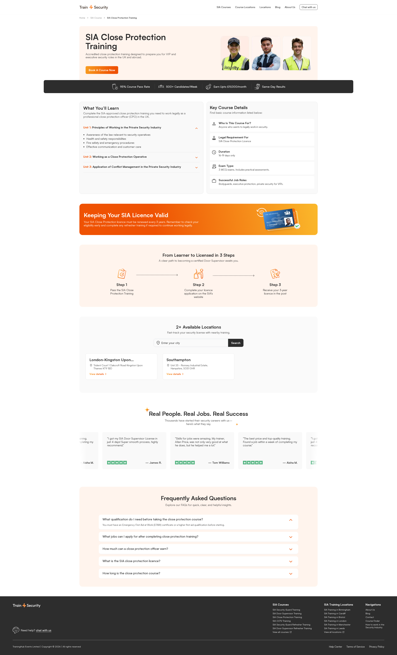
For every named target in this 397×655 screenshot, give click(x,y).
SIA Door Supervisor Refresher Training (292, 628)
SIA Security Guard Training (286, 609)
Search (235, 343)
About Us (370, 609)
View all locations (332, 632)
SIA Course (96, 17)
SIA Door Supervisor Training (287, 613)
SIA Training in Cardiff (335, 613)
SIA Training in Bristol (334, 617)
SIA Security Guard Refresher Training (291, 624)
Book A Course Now (102, 70)
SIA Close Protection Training (122, 17)
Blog (368, 613)
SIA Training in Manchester (337, 624)
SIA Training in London (335, 621)
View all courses (281, 632)
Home (82, 17)
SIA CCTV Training (282, 621)
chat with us (43, 630)
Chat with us (309, 7)
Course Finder (373, 621)
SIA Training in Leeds (334, 628)
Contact (370, 617)
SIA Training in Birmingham (337, 609)
